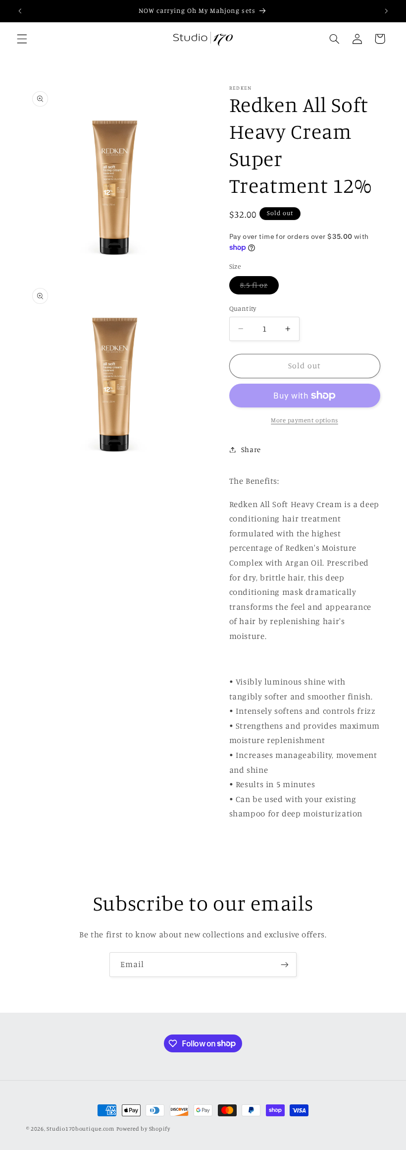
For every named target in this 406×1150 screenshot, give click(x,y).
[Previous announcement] (20, 11)
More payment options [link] (304, 420)
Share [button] (251, 449)
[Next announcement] (386, 11)
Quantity (242, 308)
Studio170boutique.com (80, 1128)
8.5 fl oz (259, 287)
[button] (21, 38)
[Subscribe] (284, 964)
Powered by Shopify (143, 1128)
